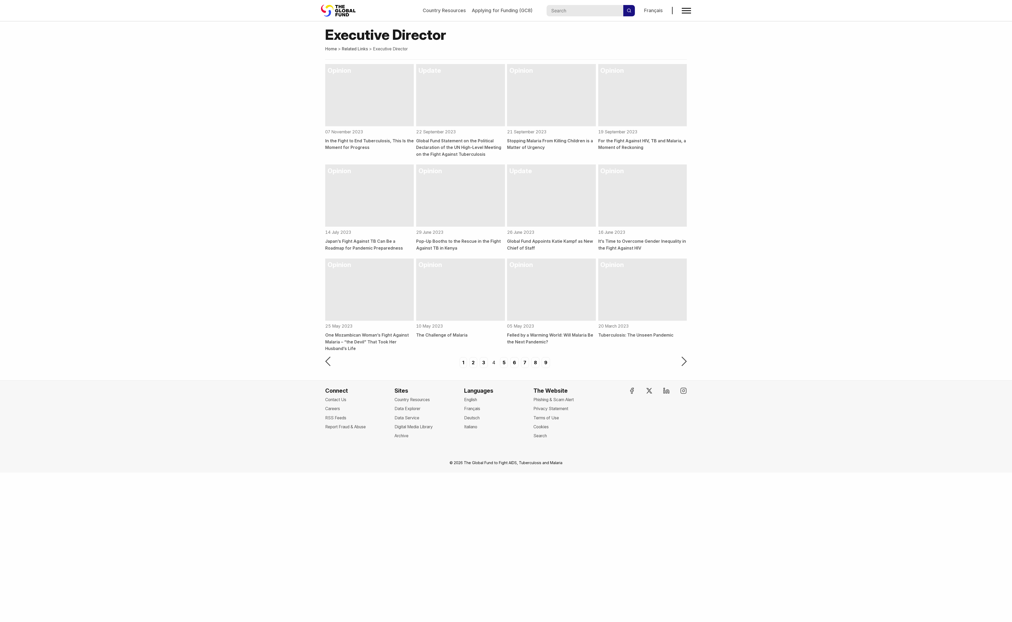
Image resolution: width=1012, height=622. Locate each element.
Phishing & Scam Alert (553, 399)
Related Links (355, 48)
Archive (401, 435)
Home (331, 48)
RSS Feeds (335, 417)
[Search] (629, 10)
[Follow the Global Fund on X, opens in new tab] (644, 390)
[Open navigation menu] (686, 10)
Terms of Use (546, 417)
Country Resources (444, 10)
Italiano (470, 426)
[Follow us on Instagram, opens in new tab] (679, 390)
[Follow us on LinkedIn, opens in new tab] (662, 390)
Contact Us (335, 399)
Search (540, 435)
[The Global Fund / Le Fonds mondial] (341, 11)
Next (684, 362)
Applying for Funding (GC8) (502, 10)
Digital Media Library (414, 426)
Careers (332, 408)
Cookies (541, 426)
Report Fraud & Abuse (345, 426)
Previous (327, 362)
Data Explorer (407, 408)
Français (653, 10)
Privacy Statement (550, 408)
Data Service (407, 417)
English (470, 399)
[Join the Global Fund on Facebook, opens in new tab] (627, 390)
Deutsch (472, 417)
